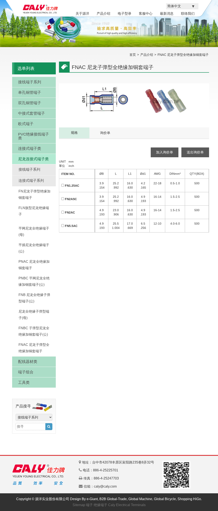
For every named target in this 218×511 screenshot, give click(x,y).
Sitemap (79, 505)
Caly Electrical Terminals (127, 505)
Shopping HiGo (189, 499)
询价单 (105, 133)
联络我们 (188, 13)
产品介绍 (103, 13)
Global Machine (140, 499)
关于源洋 (82, 13)
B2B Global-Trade (113, 499)
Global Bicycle (165, 499)
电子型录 (124, 13)
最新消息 (167, 13)
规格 (74, 132)
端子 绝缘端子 (96, 505)
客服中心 (145, 13)
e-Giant (92, 499)
